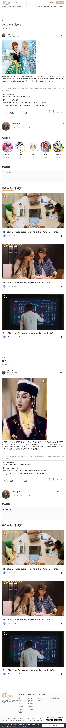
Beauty (23, 718)
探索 (40, 7)
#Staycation (42, 701)
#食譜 (54, 698)
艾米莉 (20, 155)
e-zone (39, 718)
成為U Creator (31, 7)
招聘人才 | (33, 720)
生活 (3, 21)
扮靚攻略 (36, 102)
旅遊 (17, 102)
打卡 (12, 102)
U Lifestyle (6, 718)
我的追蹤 (31, 706)
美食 (21, 102)
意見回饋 (20, 709)
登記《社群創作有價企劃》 (23, 96)
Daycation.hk (33, 155)
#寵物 (40, 698)
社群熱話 (20, 7)
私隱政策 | (26, 720)
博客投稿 (20, 712)
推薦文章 (46, 7)
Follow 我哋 (39, 106)
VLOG (19, 701)
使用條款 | (19, 720)
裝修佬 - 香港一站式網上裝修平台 (58, 155)
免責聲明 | (12, 720)
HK (18, 718)
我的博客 (31, 709)
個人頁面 (31, 698)
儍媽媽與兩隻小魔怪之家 (7, 155)
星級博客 (53, 7)
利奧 (45, 155)
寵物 (30, 102)
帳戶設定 (31, 701)
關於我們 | (5, 720)
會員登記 (51, 3)
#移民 (49, 701)
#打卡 (49, 698)
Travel (14, 718)
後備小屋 (10, 34)
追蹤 (60, 35)
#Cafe (58, 698)
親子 (25, 102)
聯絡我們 (40, 720)
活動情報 (43, 102)
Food (29, 718)
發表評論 (7, 172)
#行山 (45, 698)
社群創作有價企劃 (8, 7)
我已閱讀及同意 (53, 725)
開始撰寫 (60, 3)
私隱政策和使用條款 (14, 726)
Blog (34, 718)
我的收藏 (31, 704)
